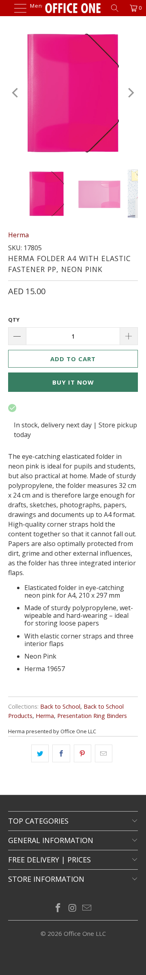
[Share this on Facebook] (61, 753)
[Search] (117, 8)
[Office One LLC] (73, 8)
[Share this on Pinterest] (82, 753)
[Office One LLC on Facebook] (58, 908)
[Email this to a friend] (103, 753)
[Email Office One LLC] (87, 908)
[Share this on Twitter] (40, 753)
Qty (13, 319)
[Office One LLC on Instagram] (73, 908)
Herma (18, 234)
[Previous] (16, 92)
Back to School (60, 706)
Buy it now (73, 382)
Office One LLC (85, 933)
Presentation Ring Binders (92, 716)
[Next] (130, 92)
